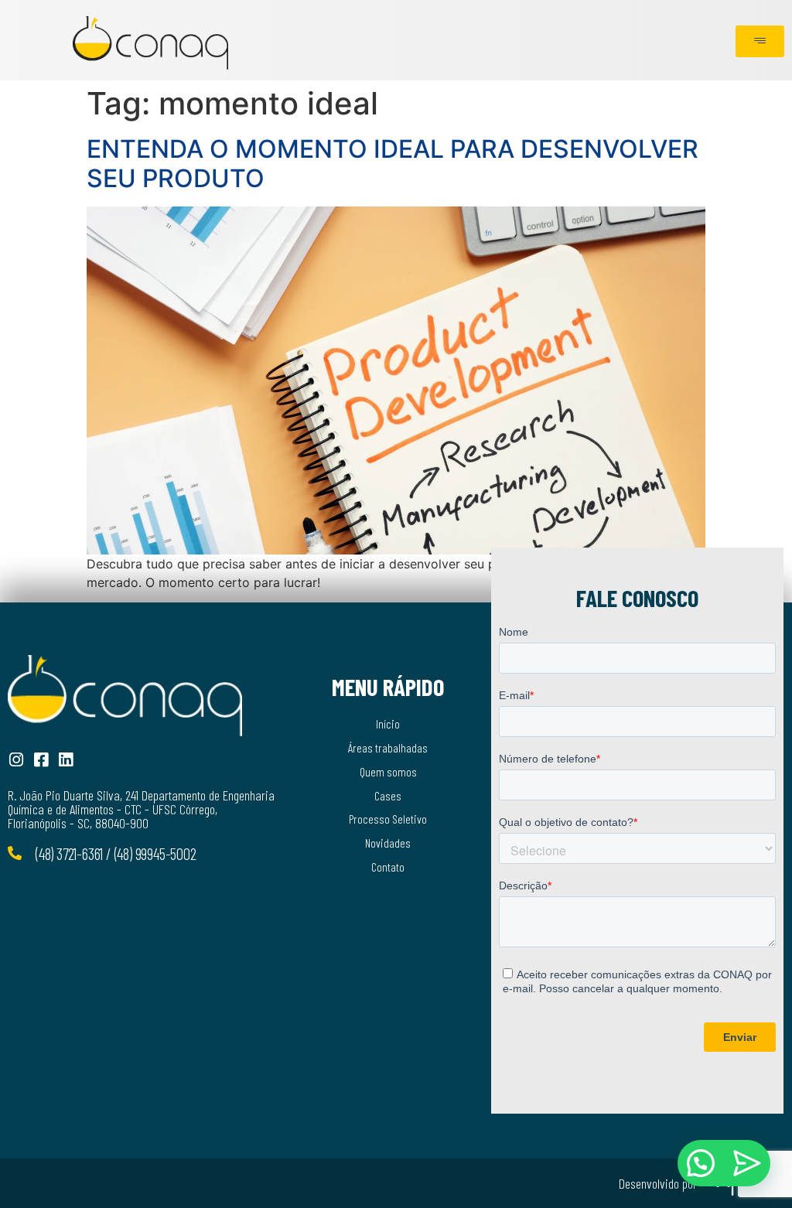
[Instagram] (16, 760)
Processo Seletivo (388, 818)
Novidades (388, 842)
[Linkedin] (65, 760)
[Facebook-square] (40, 760)
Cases (387, 795)
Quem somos (388, 771)
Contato (388, 866)
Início (388, 723)
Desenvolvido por (658, 1183)
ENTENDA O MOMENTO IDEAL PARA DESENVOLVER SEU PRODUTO (392, 163)
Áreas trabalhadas (388, 747)
